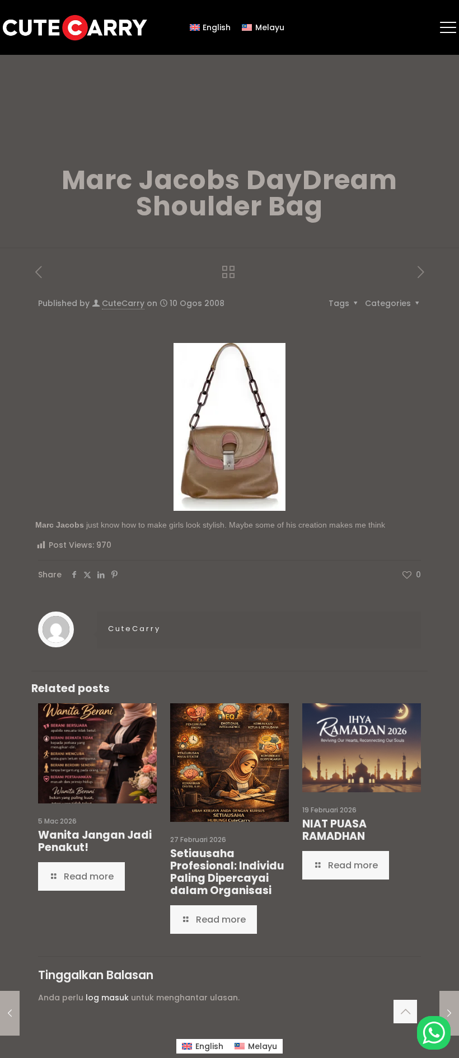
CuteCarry (123, 303)
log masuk (107, 997)
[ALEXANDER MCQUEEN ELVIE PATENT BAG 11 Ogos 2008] (449, 1013)
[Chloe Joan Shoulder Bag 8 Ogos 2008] (10, 1013)
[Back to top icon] (405, 1011)
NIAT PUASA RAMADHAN (334, 830)
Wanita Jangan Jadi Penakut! (95, 841)
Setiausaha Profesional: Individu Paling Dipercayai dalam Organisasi (227, 872)
